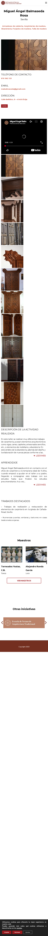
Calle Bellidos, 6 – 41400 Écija (14, 99)
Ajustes (27, 932)
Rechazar (17, 932)
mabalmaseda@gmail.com (13, 89)
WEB (4, 106)
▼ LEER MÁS (39, 456)
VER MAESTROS (24, 581)
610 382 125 (6, 78)
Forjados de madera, (22, 29)
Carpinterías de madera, (35, 26)
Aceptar (6, 932)
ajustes (19, 928)
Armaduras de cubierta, (13, 26)
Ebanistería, (7, 29)
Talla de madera (39, 29)
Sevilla (24, 19)
